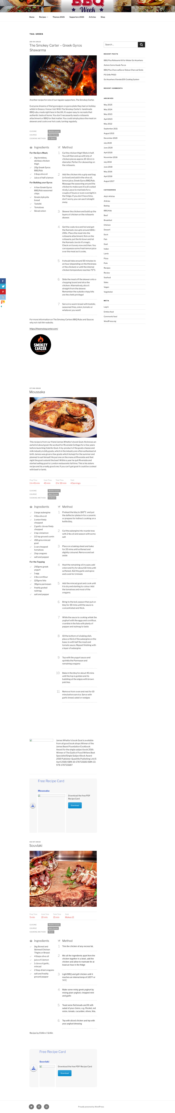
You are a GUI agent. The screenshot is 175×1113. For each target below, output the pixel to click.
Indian (106, 249)
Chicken (107, 225)
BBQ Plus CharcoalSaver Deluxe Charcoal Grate (123, 70)
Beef (106, 215)
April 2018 (108, 176)
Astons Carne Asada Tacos (115, 65)
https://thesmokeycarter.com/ (44, 329)
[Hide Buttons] (1, 307)
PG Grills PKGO (110, 75)
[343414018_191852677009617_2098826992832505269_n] (63, 360)
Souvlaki (35, 846)
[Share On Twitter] (3, 286)
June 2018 (108, 167)
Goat (106, 244)
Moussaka (37, 392)
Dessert (107, 230)
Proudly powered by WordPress (91, 1107)
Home (31, 17)
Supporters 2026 (76, 17)
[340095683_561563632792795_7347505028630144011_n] (86, 370)
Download (75, 805)
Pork (106, 263)
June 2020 (108, 148)
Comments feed (110, 316)
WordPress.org (110, 321)
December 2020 (110, 138)
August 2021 (109, 133)
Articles (92, 17)
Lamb (106, 253)
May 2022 (108, 124)
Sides (106, 282)
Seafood (107, 277)
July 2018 (108, 162)
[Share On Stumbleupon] (3, 302)
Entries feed (109, 312)
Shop (103, 17)
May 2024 (108, 109)
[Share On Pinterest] (3, 291)
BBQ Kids (108, 210)
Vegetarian (108, 292)
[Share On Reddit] (3, 297)
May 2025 (108, 105)
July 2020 (108, 143)
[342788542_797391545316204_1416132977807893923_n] (41, 370)
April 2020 (108, 152)
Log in (106, 307)
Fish (105, 239)
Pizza (106, 258)
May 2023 (108, 114)
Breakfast (108, 220)
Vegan (106, 287)
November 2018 (110, 157)
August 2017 (109, 181)
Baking (107, 206)
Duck (106, 234)
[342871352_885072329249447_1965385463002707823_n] (86, 360)
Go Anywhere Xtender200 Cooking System (121, 79)
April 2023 (108, 119)
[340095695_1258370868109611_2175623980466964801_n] (63, 370)
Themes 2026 (59, 17)
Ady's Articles (109, 196)
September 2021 (111, 129)
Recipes (42, 17)
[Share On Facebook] (3, 281)
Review (107, 273)
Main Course (53, 135)
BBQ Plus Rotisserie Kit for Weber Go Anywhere (123, 60)
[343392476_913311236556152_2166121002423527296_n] (41, 360)
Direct (51, 932)
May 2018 (108, 171)
